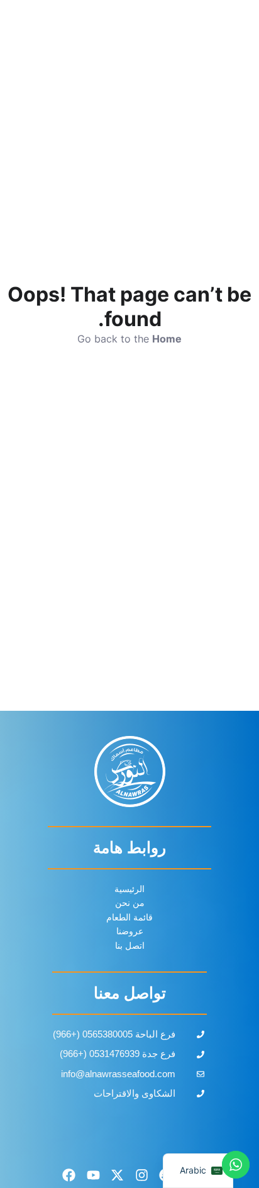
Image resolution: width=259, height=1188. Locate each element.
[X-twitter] (117, 1175)
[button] (27, 40)
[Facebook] (69, 1175)
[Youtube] (93, 1175)
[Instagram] (142, 1175)
